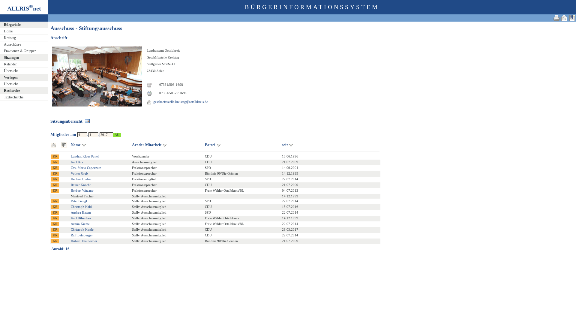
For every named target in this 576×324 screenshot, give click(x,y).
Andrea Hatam (81, 212)
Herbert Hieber (81, 179)
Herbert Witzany (82, 190)
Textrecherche (13, 97)
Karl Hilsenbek (81, 218)
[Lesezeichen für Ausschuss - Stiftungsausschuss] (572, 17)
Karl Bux (77, 162)
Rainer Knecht (81, 185)
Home (8, 31)
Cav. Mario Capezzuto (86, 168)
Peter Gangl (79, 201)
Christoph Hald (81, 206)
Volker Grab (79, 173)
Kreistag (10, 38)
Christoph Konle (82, 229)
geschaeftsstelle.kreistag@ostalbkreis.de (180, 102)
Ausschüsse (12, 44)
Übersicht (11, 71)
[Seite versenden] (564, 17)
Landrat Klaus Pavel (85, 156)
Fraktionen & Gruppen (20, 51)
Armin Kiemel (81, 224)
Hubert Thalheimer (84, 241)
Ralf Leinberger (82, 235)
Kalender (10, 64)
